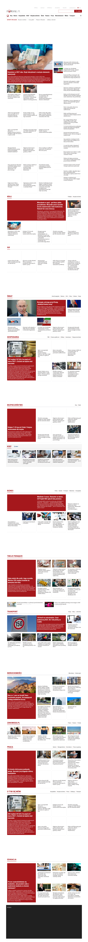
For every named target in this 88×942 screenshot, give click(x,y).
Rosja (79, 296)
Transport (78, 791)
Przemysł (66, 490)
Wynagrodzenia (61, 747)
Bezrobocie (69, 747)
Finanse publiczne (55, 337)
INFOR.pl (35, 7)
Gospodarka (53, 791)
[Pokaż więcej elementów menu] (81, 16)
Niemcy (62, 296)
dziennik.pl (42, 7)
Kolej (73, 611)
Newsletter (64, 7)
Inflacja (62, 337)
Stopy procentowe (76, 337)
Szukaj (79, 11)
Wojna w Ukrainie (40, 19)
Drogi (69, 611)
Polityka (70, 196)
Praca (67, 791)
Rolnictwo (72, 490)
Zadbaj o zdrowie (51, 19)
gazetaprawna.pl (72, 7)
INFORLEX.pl (49, 7)
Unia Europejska (55, 296)
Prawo (69, 723)
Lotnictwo (78, 611)
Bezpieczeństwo (77, 196)
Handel (60, 490)
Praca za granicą (77, 747)
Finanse (74, 723)
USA (67, 296)
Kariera (54, 747)
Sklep (80, 7)
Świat (79, 405)
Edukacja (73, 791)
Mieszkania (71, 673)
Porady (79, 723)
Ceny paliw (31, 19)
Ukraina (75, 296)
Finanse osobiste (22, 19)
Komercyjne (78, 673)
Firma (56, 490)
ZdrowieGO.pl (57, 7)
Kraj (76, 405)
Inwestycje (68, 337)
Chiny (70, 296)
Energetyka (78, 490)
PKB (48, 337)
